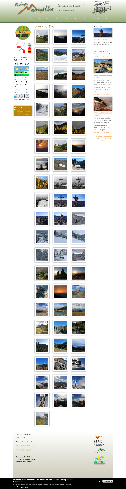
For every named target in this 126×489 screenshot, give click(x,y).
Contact (108, 19)
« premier (99, 136)
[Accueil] (35, 8)
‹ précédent (108, 136)
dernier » (104, 140)
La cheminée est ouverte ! (102, 39)
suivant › (109, 138)
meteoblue (17, 104)
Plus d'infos (24, 487)
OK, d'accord (107, 481)
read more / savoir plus (101, 56)
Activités (59, 19)
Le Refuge (31, 19)
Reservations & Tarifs (73, 19)
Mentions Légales (23, 450)
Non (100, 481)
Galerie (86, 19)
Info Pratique (97, 19)
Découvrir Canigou (45, 19)
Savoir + (110, 143)
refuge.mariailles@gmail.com (25, 446)
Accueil (21, 19)
